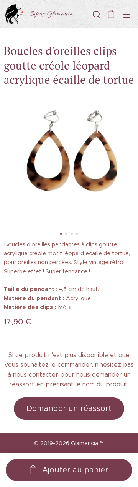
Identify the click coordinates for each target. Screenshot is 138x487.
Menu (126, 14)
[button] (96, 14)
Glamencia (84, 443)
